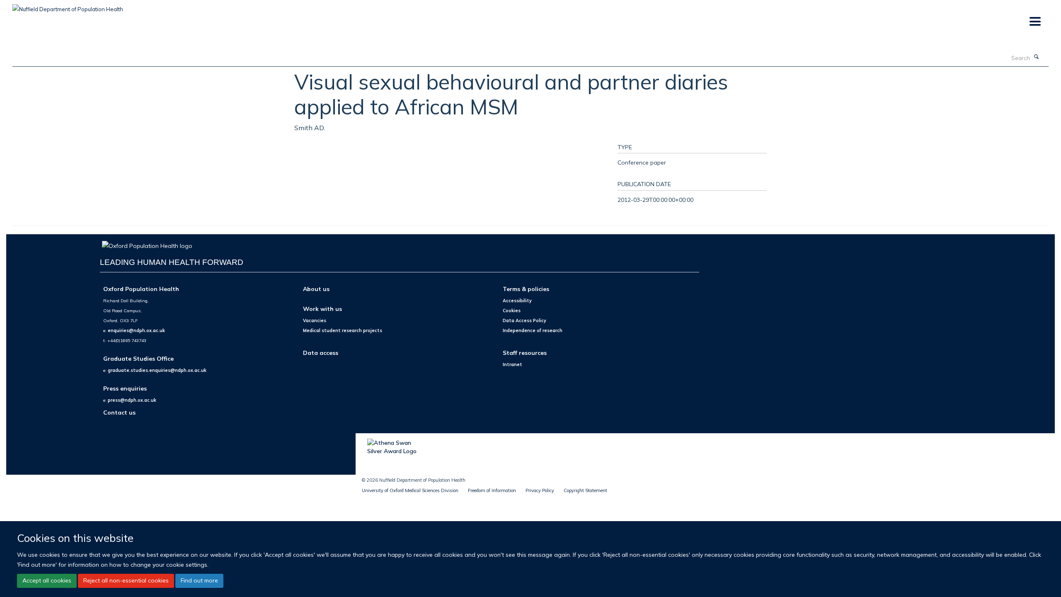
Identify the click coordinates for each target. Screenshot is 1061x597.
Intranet (512, 364)
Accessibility (517, 300)
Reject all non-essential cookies (126, 580)
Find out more (199, 580)
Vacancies (314, 320)
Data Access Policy (524, 320)
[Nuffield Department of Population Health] (67, 6)
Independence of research (532, 330)
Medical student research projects (342, 330)
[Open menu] (1035, 21)
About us (316, 288)
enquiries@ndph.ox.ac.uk (136, 330)
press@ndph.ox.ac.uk (132, 400)
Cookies (512, 310)
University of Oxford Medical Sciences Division (410, 490)
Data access (320, 352)
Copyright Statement (585, 490)
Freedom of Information (492, 490)
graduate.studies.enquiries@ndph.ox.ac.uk (157, 370)
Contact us (119, 412)
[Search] (1036, 57)
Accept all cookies (46, 580)
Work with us (322, 308)
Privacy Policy (540, 490)
